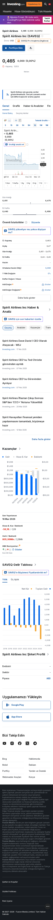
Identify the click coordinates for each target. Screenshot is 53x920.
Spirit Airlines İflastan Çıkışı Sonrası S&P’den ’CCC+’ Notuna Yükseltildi (22, 400)
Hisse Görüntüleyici (25, 11)
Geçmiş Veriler (22, 113)
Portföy (6, 771)
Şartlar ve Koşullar (10, 882)
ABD (49, 678)
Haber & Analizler (33, 105)
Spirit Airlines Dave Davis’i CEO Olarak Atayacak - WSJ (24, 342)
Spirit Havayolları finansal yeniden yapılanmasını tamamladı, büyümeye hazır (23, 421)
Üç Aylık (15, 579)
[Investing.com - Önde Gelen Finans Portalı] (16, 4)
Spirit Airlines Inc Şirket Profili (23, 654)
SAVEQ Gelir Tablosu (17, 564)
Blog (4, 759)
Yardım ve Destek (37, 771)
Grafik (16, 105)
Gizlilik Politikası (9, 891)
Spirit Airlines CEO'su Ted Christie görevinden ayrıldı (22, 362)
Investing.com (8, 349)
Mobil (5, 765)
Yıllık (4, 579)
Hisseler (7, 11)
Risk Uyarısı (7, 901)
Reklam (32, 765)
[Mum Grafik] (5, 120)
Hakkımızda (34, 759)
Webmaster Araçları (11, 777)
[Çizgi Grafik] (9, 120)
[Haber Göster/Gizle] (19, 120)
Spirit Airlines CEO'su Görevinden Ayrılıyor (21, 381)
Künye (32, 777)
